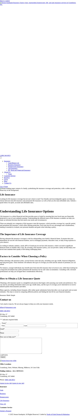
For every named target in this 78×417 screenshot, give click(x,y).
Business (3, 393)
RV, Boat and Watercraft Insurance (19, 170)
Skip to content (5, 1)
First (3, 326)
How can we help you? (8, 337)
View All (3, 404)
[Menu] (1, 157)
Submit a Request (5, 411)
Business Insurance (14, 165)
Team (10, 174)
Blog (5, 181)
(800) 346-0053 (10, 380)
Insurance (7, 161)
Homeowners (4, 397)
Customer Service (9, 176)
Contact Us (7, 183)
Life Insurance (12, 168)
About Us (7, 172)
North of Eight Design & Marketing (58, 414)
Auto (1, 390)
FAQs (6, 179)
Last (25, 326)
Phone (2, 333)
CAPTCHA (4, 355)
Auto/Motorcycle (13, 163)
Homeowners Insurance (15, 166)
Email (2, 329)
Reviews (7, 177)
